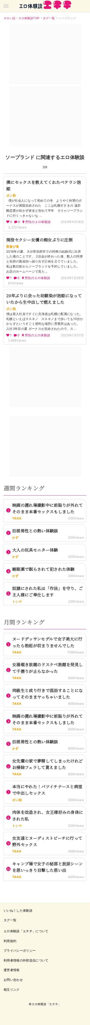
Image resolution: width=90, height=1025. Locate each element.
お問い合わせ (13, 980)
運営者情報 (12, 970)
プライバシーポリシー (20, 950)
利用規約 (10, 941)
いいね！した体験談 (18, 910)
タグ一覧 (49, 18)
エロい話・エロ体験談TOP (21, 18)
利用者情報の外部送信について (26, 960)
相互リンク (12, 989)
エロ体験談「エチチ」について (26, 931)
